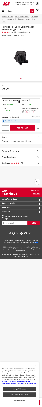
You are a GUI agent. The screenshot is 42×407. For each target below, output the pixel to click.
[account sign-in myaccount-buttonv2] (37, 3)
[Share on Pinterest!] (21, 233)
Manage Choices (19, 400)
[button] (21, 57)
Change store (36, 117)
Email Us (24, 256)
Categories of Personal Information (13, 383)
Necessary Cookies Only (19, 395)
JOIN (34, 223)
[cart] (38, 10)
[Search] (32, 11)
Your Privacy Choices (27, 242)
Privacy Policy (19, 240)
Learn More (35, 190)
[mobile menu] (3, 10)
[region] (19, 384)
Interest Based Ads (32, 240)
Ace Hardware (7, 17)
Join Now (36, 194)
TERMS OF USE (7, 381)
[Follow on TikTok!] (30, 233)
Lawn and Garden (22, 17)
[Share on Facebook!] (10, 233)
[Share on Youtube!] (25, 233)
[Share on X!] (17, 233)
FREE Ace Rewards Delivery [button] (30, 108)
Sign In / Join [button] (30, 112)
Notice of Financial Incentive (21, 381)
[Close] (36, 365)
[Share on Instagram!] (13, 233)
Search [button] (10, 11)
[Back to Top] (37, 182)
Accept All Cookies (19, 389)
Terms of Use (9, 240)
